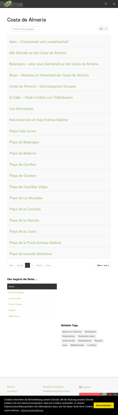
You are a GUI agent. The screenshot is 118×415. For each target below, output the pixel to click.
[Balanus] (11, 4)
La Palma (91, 345)
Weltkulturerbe (77, 345)
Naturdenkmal (84, 340)
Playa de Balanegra (24, 141)
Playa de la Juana (22, 231)
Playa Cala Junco (22, 130)
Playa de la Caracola (25, 208)
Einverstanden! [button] (103, 405)
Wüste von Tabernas (72, 331)
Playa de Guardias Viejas (28, 186)
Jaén (65, 345)
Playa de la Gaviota (24, 220)
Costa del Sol (69, 340)
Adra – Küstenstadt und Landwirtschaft (38, 41)
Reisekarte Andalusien (53, 386)
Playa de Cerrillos (22, 164)
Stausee (98, 340)
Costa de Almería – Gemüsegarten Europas (42, 86)
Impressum (12, 391)
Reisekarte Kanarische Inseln (56, 391)
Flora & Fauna (15, 304)
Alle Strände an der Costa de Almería (37, 52)
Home (11, 286)
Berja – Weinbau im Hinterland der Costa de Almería (49, 74)
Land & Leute (15, 298)
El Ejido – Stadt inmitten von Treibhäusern (41, 97)
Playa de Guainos (22, 175)
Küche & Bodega (16, 292)
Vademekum (14, 316)
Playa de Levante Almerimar (30, 253)
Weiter (39, 265)
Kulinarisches (69, 336)
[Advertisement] (32, 345)
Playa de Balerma (22, 152)
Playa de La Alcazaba (25, 197)
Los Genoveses (21, 108)
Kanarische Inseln (86, 336)
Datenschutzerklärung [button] (32, 410)
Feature (12, 310)
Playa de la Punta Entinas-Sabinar (35, 242)
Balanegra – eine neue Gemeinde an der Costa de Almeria (53, 63)
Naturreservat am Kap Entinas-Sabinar (38, 119)
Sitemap (11, 386)
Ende (48, 265)
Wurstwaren (90, 331)
